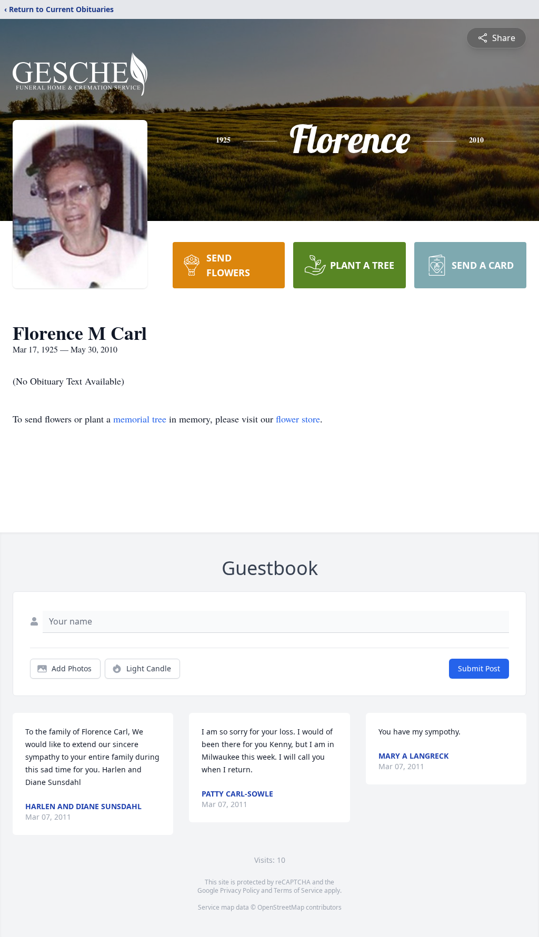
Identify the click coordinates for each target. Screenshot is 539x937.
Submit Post (479, 668)
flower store (298, 418)
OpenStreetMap (280, 907)
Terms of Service (298, 890)
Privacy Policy (239, 890)
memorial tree (139, 418)
